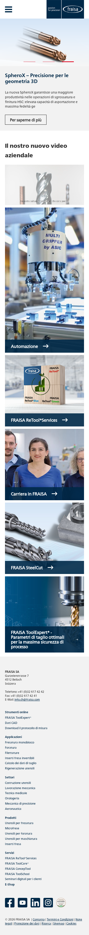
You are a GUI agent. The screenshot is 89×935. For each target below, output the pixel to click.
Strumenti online (16, 712)
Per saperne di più (26, 119)
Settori (9, 777)
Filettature (12, 753)
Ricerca (46, 923)
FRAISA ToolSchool (17, 874)
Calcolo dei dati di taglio (20, 763)
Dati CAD (11, 723)
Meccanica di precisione (20, 803)
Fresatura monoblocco (19, 742)
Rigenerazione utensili (19, 768)
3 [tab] (64, 63)
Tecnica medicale (16, 793)
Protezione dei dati (26, 923)
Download (26, 728)
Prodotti (10, 818)
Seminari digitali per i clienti (23, 879)
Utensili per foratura (18, 833)
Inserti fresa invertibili (19, 758)
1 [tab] (25, 63)
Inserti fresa (13, 844)
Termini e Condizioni (60, 919)
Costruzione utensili (18, 783)
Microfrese (12, 828)
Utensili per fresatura (19, 823)
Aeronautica (13, 808)
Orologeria (12, 798)
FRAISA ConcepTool (18, 868)
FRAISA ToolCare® (17, 863)
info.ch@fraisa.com (27, 699)
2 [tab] (45, 63)
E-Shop (10, 884)
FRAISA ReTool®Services (21, 858)
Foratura (11, 747)
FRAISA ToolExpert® (18, 717)
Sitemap (58, 923)
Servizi (9, 853)
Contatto (39, 919)
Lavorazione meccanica (20, 788)
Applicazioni (13, 737)
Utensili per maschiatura (21, 838)
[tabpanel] (44, 75)
